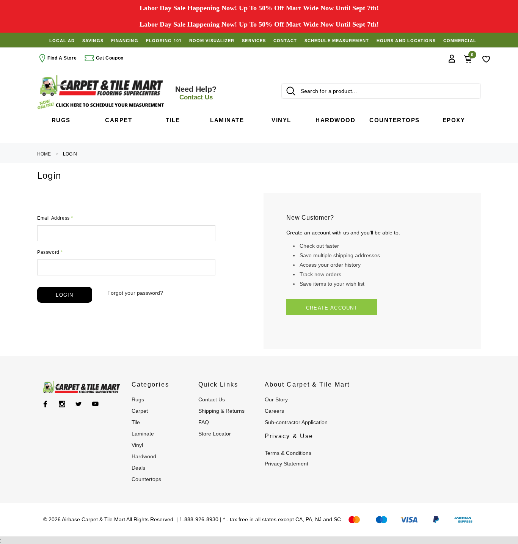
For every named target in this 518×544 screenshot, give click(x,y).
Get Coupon (109, 58)
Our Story (276, 399)
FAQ (203, 422)
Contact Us (211, 399)
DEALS (138, 468)
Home (44, 154)
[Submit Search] (290, 91)
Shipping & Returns (221, 411)
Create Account (332, 308)
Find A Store (62, 58)
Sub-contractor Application (296, 422)
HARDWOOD (144, 456)
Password (50, 252)
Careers (274, 411)
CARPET (140, 411)
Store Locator (214, 434)
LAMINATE (143, 434)
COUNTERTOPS (146, 479)
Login (70, 154)
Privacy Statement (286, 464)
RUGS (138, 399)
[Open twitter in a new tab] (78, 404)
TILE (136, 422)
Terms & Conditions (288, 453)
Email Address (55, 218)
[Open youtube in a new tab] (95, 404)
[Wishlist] (486, 58)
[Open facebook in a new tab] (45, 404)
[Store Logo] (101, 85)
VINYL (137, 445)
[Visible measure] (101, 104)
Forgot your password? (135, 293)
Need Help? (196, 93)
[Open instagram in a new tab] (62, 404)
